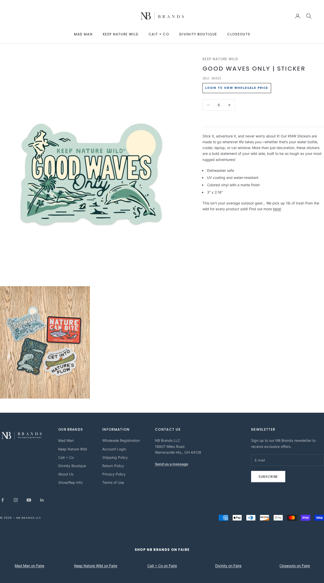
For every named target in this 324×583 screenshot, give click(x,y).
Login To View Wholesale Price (236, 88)
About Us (65, 474)
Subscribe (268, 476)
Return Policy (113, 466)
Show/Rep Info (70, 482)
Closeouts (238, 34)
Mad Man (83, 34)
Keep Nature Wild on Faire (95, 566)
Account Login (114, 449)
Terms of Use (113, 482)
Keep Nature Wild (120, 34)
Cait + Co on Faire (162, 566)
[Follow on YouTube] (28, 500)
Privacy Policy (114, 474)
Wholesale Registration (121, 440)
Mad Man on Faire (29, 566)
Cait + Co (159, 34)
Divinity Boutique (198, 34)
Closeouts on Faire (294, 566)
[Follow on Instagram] (15, 500)
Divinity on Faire (228, 566)
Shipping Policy (115, 457)
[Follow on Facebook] (2, 500)
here (276, 209)
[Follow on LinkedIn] (42, 500)
